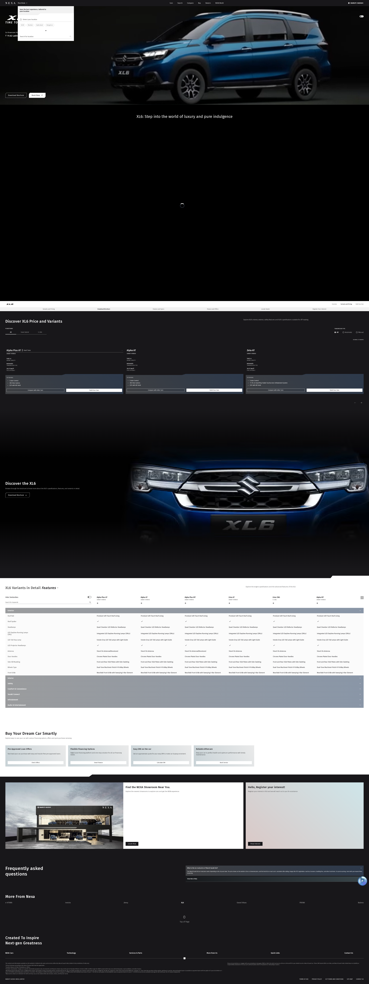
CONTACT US (360, 979)
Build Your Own (94, 390)
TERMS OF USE (303, 979)
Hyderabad (39, 25)
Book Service (224, 762)
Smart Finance (98, 762)
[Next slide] (361, 402)
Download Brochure (16, 95)
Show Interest (255, 844)
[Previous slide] (355, 402)
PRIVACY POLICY (317, 979)
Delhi (22, 25)
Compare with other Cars (35, 390)
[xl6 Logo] (11, 304)
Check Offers (36, 762)
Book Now (36, 95)
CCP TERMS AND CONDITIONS (334, 979)
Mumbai (30, 25)
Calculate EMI (161, 762)
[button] (65, 350)
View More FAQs (192, 879)
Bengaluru (50, 25)
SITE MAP (350, 979)
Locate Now (132, 844)
